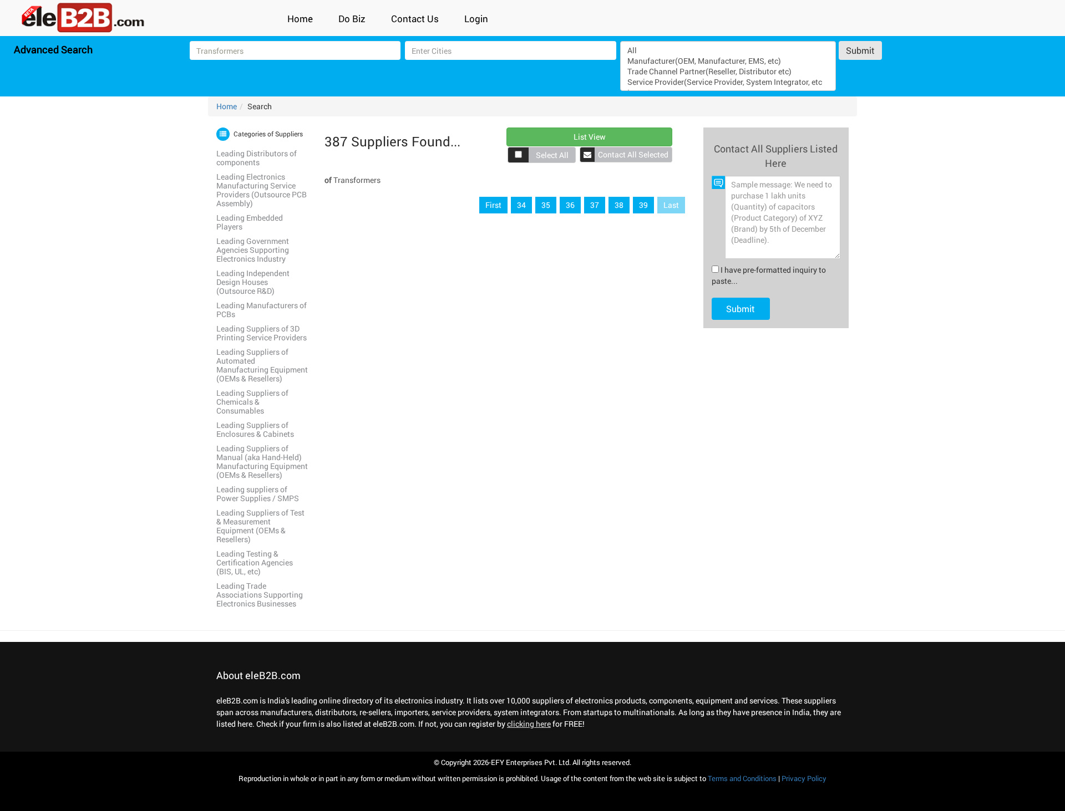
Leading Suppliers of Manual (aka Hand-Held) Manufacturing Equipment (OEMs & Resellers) (262, 461)
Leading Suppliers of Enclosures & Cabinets (255, 429)
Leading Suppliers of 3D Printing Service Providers (261, 333)
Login (476, 18)
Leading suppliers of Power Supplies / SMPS (257, 493)
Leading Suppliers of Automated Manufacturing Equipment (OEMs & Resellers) (262, 365)
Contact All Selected (633, 154)
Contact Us (415, 18)
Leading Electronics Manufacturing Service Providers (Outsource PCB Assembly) (261, 189)
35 (545, 205)
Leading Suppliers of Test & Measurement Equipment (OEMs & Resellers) (260, 525)
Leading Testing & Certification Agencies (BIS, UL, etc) (254, 562)
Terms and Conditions (742, 778)
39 (643, 205)
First (493, 205)
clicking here (529, 723)
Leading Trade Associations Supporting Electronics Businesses (259, 594)
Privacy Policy (804, 778)
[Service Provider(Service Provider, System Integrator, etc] (727, 81)
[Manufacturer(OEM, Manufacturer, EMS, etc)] (727, 60)
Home (300, 18)
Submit (860, 50)
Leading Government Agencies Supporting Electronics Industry (252, 250)
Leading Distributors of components (256, 157)
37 (594, 205)
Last (671, 205)
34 (521, 205)
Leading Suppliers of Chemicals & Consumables (252, 401)
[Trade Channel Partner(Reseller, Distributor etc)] (727, 71)
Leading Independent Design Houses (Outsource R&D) (253, 282)
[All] (727, 50)
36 (570, 205)
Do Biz (352, 18)
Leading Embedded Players (249, 222)
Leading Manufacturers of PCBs (261, 309)
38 (619, 205)
